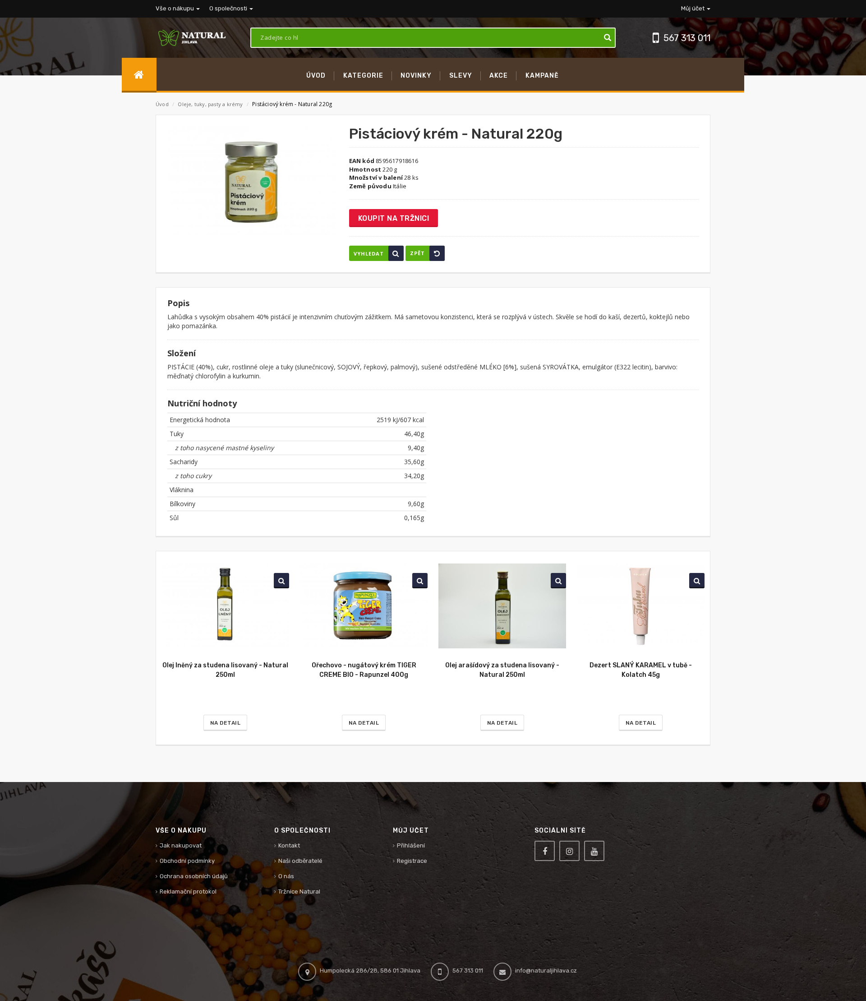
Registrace (412, 860)
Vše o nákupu (175, 8)
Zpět (417, 253)
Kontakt (289, 845)
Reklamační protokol (188, 891)
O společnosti (229, 8)
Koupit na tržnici (393, 218)
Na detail (225, 723)
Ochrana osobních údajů (194, 876)
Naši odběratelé (300, 860)
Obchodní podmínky (187, 860)
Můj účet (693, 8)
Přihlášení (411, 845)
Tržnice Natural (299, 891)
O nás (286, 876)
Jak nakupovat (181, 845)
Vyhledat (369, 253)
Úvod (162, 104)
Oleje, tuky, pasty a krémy (211, 104)
